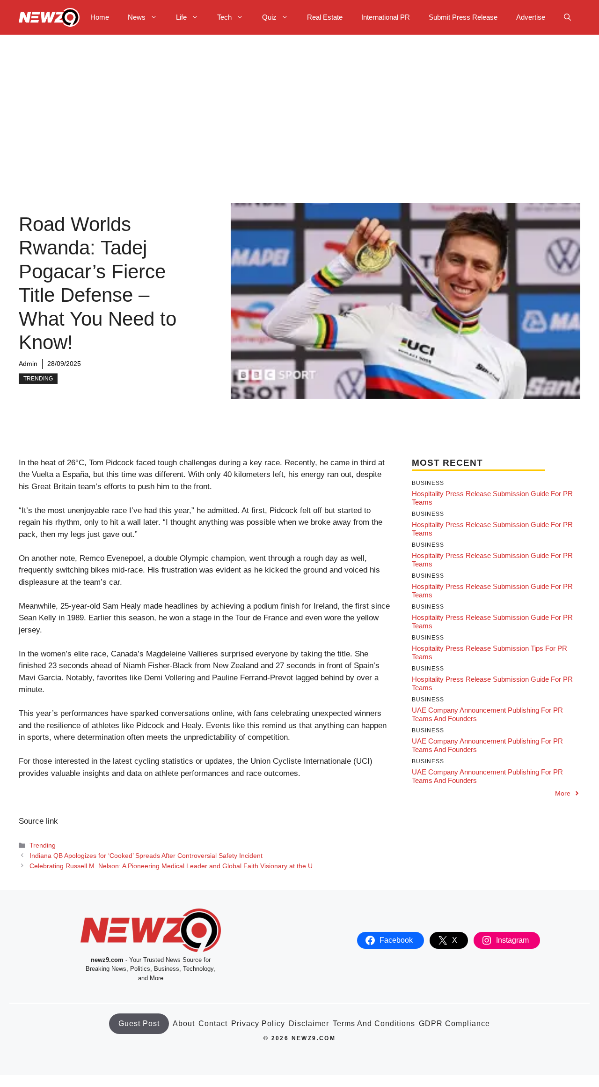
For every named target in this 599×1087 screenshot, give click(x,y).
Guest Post (139, 1023)
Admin (28, 363)
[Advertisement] (299, 105)
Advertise (530, 17)
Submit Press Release (463, 17)
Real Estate (325, 17)
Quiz (269, 17)
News (137, 17)
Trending (38, 378)
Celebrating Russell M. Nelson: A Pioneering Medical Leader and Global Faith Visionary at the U (171, 866)
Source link (38, 821)
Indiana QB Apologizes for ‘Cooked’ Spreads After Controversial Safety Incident (146, 855)
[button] (567, 17)
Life (181, 17)
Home (99, 17)
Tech (224, 17)
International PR (385, 17)
